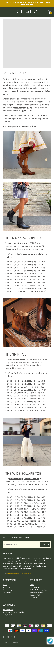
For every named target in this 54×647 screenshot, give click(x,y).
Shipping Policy (35, 595)
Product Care (8, 610)
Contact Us (7, 592)
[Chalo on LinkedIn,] (15, 636)
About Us (6, 587)
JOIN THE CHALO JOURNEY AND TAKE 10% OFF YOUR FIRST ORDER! (27, 3)
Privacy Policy (26, 573)
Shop (5, 585)
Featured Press (8, 615)
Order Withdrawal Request (40, 590)
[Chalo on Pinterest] (8, 636)
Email (32, 585)
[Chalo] (27, 11)
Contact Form (35, 587)
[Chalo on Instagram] (11, 636)
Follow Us (33, 597)
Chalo (17, 642)
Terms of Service (12, 573)
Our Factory (7, 590)
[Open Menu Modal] (4, 11)
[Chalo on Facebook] (4, 636)
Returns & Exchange (37, 592)
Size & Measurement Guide (13, 612)
